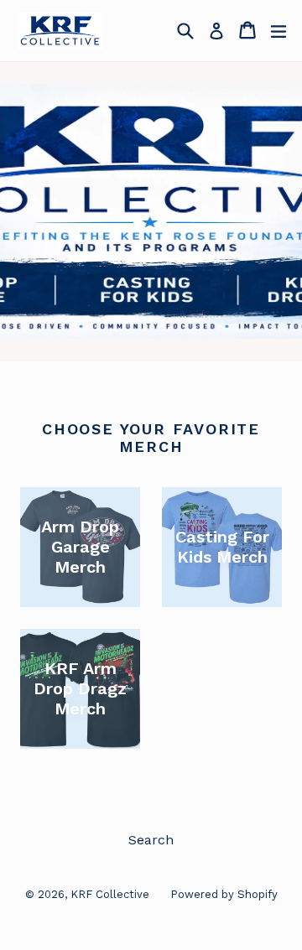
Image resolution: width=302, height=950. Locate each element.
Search (151, 840)
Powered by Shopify (224, 894)
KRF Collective (109, 894)
